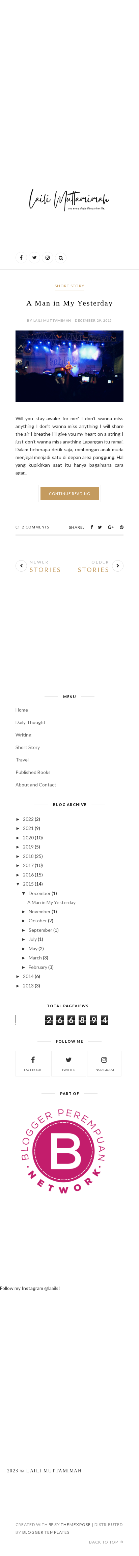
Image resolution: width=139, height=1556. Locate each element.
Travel (22, 759)
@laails (51, 1288)
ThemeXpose (76, 1524)
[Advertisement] (69, 79)
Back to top (104, 1542)
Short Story (69, 285)
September (40, 930)
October (38, 920)
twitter (69, 1070)
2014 (28, 976)
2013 (28, 985)
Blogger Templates (46, 1532)
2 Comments (35, 526)
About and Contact (36, 784)
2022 (28, 819)
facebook (32, 1070)
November (40, 911)
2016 (28, 874)
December (40, 893)
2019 (28, 846)
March (35, 957)
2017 (28, 865)
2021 (28, 828)
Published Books (33, 772)
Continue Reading (69, 493)
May (33, 948)
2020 (28, 837)
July (33, 939)
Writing (23, 735)
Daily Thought (31, 722)
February (38, 967)
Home (22, 710)
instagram (104, 1070)
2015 (28, 884)
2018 (28, 856)
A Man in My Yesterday (69, 303)
